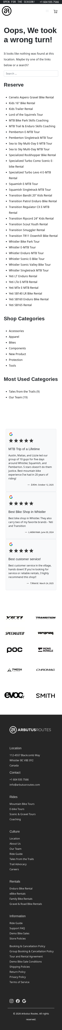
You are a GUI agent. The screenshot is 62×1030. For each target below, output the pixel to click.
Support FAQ (17, 928)
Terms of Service (19, 982)
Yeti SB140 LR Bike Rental (25, 293)
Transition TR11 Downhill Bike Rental (33, 236)
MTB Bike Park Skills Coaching (28, 120)
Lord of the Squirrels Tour (26, 114)
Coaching (15, 819)
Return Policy (17, 972)
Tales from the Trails (22, 391)
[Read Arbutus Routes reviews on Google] (24, 1001)
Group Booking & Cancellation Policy (32, 951)
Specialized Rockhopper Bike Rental (32, 155)
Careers (14, 869)
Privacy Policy (18, 977)
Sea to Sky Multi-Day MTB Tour (29, 149)
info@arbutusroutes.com (25, 784)
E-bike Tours (17, 809)
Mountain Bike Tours (22, 804)
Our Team (15, 397)
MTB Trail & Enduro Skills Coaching (32, 126)
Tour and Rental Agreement (26, 956)
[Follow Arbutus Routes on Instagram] (11, 1001)
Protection (16, 360)
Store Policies (18, 938)
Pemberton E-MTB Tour (24, 132)
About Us (15, 843)
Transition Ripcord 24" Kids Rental (31, 218)
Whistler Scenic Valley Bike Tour (30, 264)
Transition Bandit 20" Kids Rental (30, 195)
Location (15, 838)
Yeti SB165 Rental (20, 305)
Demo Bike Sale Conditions (26, 961)
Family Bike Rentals (21, 899)
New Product (17, 354)
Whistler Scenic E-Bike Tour (27, 259)
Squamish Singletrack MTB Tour (30, 189)
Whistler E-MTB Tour (22, 247)
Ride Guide (16, 854)
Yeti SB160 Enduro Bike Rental (29, 299)
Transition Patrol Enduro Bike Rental (33, 201)
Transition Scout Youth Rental (28, 224)
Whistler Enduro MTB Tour (26, 253)
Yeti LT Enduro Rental (23, 276)
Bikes (12, 342)
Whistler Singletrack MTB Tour (29, 270)
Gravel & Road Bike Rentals (26, 904)
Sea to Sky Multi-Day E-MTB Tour (30, 143)
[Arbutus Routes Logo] (6, 11)
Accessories (16, 331)
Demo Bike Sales (19, 933)
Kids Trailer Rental (21, 109)
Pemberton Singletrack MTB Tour (31, 138)
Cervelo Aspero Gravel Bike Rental (31, 97)
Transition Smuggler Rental (27, 230)
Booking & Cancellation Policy (27, 946)
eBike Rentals (18, 893)
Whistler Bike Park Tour (24, 241)
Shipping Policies (20, 966)
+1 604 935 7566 (19, 779)
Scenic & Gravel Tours (23, 814)
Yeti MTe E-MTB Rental (23, 288)
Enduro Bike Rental (21, 888)
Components (17, 348)
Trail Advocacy (18, 864)
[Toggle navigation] (47, 11)
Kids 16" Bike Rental (22, 103)
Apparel (14, 337)
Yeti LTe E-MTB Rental (23, 282)
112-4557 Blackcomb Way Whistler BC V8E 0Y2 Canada (25, 760)
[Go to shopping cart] (55, 11)
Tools (12, 365)
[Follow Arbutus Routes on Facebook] (18, 1001)
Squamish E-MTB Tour (23, 184)
